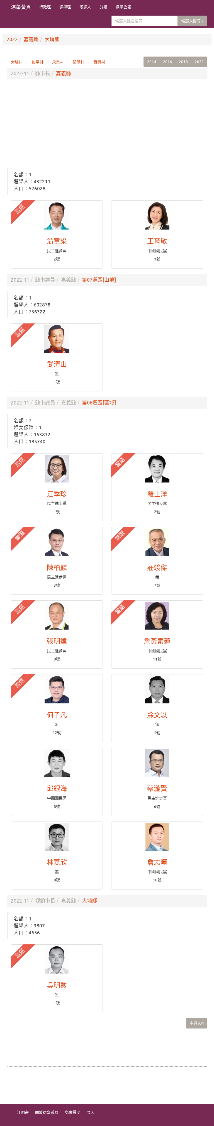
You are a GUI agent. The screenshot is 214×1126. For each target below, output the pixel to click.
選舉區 (65, 7)
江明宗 (23, 1112)
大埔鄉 (52, 39)
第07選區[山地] (99, 279)
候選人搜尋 (191, 21)
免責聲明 (73, 1112)
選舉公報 (123, 7)
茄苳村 (78, 62)
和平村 (37, 62)
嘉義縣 (31, 39)
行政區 (45, 7)
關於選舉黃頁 (47, 1112)
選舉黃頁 (21, 7)
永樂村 (58, 62)
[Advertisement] (107, 124)
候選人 (85, 7)
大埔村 (17, 62)
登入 (91, 1112)
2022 (12, 39)
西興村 (99, 62)
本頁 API (196, 1023)
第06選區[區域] (99, 402)
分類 (103, 7)
